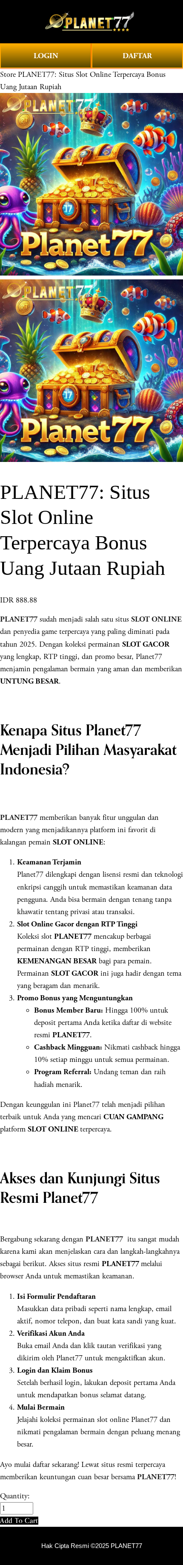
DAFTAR (137, 55)
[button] (19, 1521)
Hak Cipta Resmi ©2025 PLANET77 (91, 1545)
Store (8, 74)
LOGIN (46, 55)
